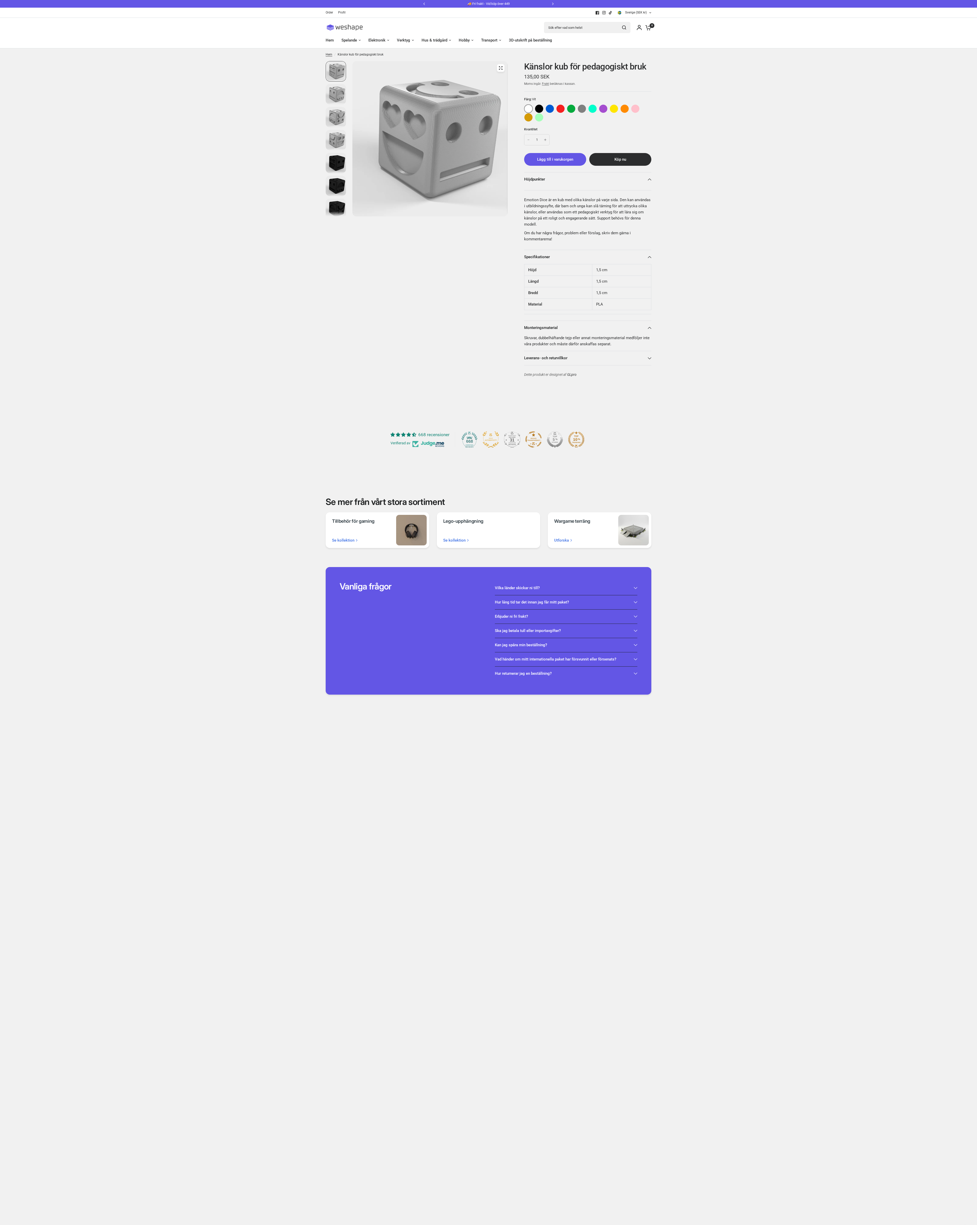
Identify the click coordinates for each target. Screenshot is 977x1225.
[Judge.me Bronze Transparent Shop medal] (533, 439)
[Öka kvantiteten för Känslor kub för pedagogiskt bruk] (545, 139)
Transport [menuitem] (489, 40)
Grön (571, 109)
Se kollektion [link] (343, 540)
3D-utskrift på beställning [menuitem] (530, 40)
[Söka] (624, 27)
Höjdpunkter (534, 179)
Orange (625, 109)
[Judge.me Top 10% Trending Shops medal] (576, 439)
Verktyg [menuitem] (403, 40)
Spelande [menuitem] (349, 40)
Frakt (545, 84)
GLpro (572, 375)
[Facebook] (597, 12)
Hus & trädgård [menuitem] (434, 40)
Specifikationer (537, 257)
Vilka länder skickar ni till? (517, 588)
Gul (614, 109)
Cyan (592, 109)
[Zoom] (501, 68)
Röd (560, 109)
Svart (539, 109)
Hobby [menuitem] (464, 40)
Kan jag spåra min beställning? (521, 645)
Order (329, 12)
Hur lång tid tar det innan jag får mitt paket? (532, 602)
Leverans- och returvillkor (545, 358)
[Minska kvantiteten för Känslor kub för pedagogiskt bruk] (528, 139)
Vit (528, 109)
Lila (603, 109)
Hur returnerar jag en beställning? (523, 673)
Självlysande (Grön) (539, 117)
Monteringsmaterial (541, 327)
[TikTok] (610, 12)
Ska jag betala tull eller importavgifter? (528, 630)
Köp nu (620, 159)
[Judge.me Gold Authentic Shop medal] (491, 439)
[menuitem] (331, 12)
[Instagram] (604, 12)
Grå (582, 109)
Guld (528, 117)
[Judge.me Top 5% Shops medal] (555, 439)
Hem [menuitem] (330, 40)
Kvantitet (530, 129)
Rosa (635, 109)
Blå (550, 109)
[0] (647, 27)
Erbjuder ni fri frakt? (511, 616)
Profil (342, 12)
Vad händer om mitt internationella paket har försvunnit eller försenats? (555, 659)
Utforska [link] (561, 540)
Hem (329, 54)
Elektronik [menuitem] (376, 40)
